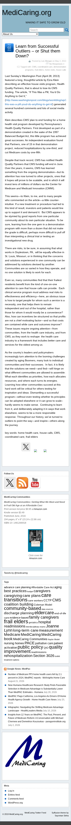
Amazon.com (40, 509)
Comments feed (16, 799)
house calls (61, 70)
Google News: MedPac (18, 669)
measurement (51, 630)
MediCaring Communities (30, 639)
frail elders (39, 70)
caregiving (13, 595)
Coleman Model (43, 604)
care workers (35, 600)
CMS (34, 67)
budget (30, 591)
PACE (30, 643)
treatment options (11, 660)
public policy (30, 647)
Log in (11, 791)
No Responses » (56, 64)
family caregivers (44, 617)
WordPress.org (15, 802)
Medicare (12, 634)
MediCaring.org (26, 12)
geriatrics (33, 622)
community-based (22, 608)
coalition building (18, 604)
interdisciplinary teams (36, 627)
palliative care (44, 643)
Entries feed (14, 795)
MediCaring (31, 634)
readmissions (38, 652)
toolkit (57, 656)
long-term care (25, 630)
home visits (50, 70)
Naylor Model (54, 639)
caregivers (42, 591)
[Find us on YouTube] (45, 453)
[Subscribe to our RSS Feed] (35, 453)
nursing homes (14, 643)
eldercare (44, 612)
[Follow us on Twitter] (25, 447)
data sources (47, 609)
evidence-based (19, 617)
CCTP (48, 600)
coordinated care (45, 67)
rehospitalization (18, 655)
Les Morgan (46, 61)
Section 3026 (43, 656)
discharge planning (19, 613)
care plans (32, 595)
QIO (46, 647)
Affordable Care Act (42, 587)
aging (58, 587)
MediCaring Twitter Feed (35, 813)
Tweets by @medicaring (16, 573)
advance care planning (17, 587)
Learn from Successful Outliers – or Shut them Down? (37, 51)
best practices (15, 591)
